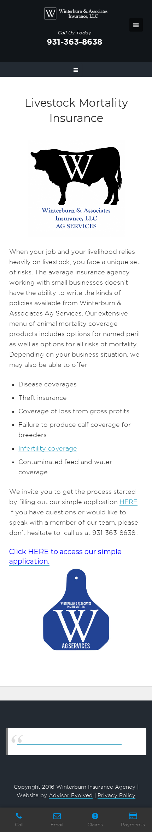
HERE (128, 501)
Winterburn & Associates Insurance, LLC (69, 741)
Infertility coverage (47, 448)
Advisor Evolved (71, 795)
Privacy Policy (116, 795)
